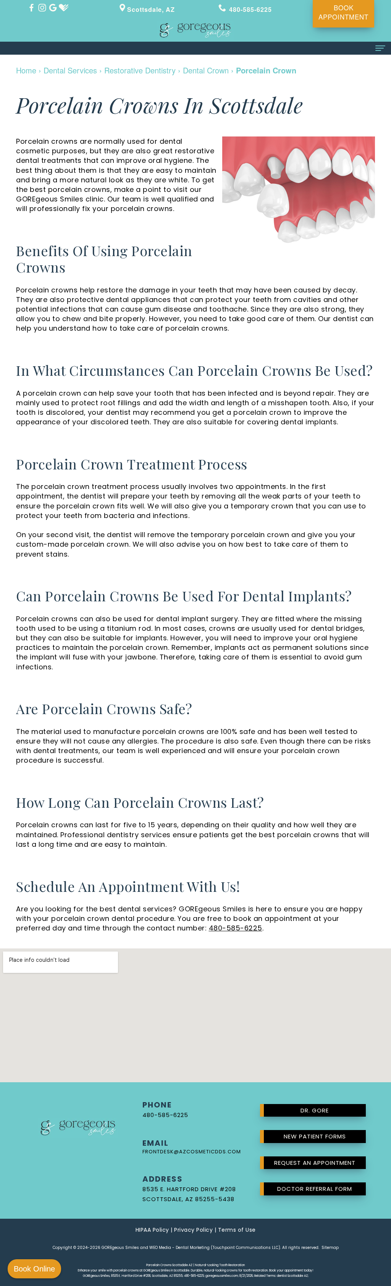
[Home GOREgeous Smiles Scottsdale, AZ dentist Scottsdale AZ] (195, 30)
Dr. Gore (315, 1110)
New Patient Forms (315, 1136)
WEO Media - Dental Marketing (179, 1247)
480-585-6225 (235, 928)
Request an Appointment (314, 1163)
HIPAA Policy (152, 1230)
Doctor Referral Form (314, 1189)
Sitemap (330, 1247)
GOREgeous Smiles (120, 1247)
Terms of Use (237, 1230)
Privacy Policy (193, 1230)
